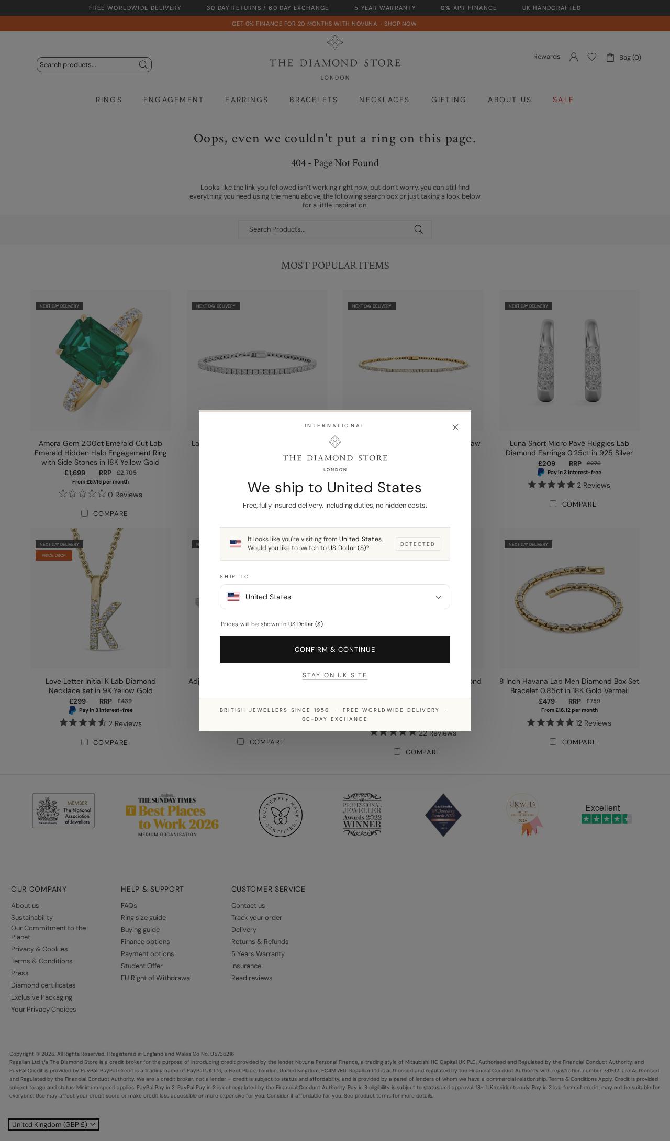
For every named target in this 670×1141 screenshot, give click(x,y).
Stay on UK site (335, 675)
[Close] (455, 427)
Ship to (235, 576)
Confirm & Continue (335, 649)
